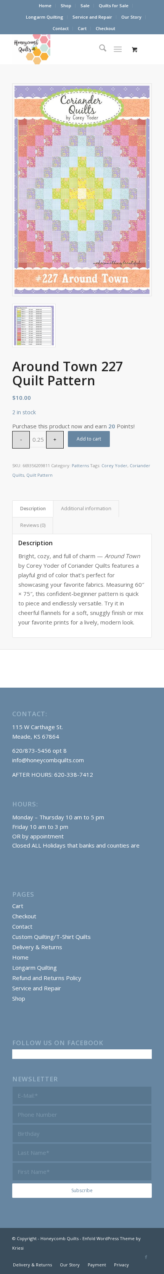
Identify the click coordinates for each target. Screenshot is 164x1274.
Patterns (80, 465)
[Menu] (118, 49)
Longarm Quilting (44, 17)
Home (45, 5)
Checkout (105, 28)
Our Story (131, 17)
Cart (82, 28)
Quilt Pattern (39, 475)
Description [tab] (33, 508)
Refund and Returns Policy (46, 978)
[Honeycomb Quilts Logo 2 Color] (68, 49)
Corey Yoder (114, 465)
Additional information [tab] (86, 508)
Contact (61, 28)
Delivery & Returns (37, 947)
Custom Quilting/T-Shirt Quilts (51, 936)
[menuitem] (45, 6)
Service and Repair (92, 17)
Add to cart (89, 439)
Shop (66, 5)
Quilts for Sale (114, 5)
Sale (85, 5)
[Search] (99, 49)
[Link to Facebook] (146, 1257)
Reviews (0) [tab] (32, 525)
